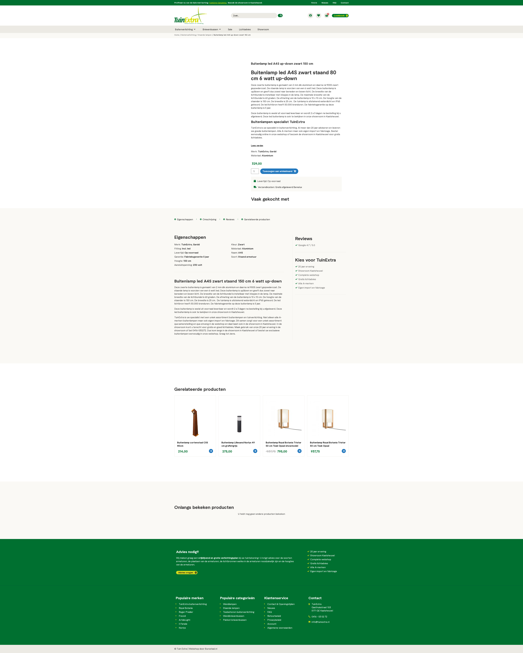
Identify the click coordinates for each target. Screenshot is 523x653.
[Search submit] (280, 15)
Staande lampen (205, 35)
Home (176, 35)
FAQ (334, 2)
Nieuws (325, 2)
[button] (185, 29)
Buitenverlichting (188, 35)
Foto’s (314, 2)
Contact (345, 2)
